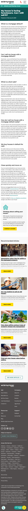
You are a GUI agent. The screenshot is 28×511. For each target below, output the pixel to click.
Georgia (3, 449)
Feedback (17, 413)
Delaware (16, 447)
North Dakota (13, 461)
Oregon (9, 463)
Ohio (18, 461)
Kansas (2, 451)
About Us (17, 392)
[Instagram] (5, 428)
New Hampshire (16, 457)
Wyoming (3, 470)
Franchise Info (18, 401)
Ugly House (17, 403)
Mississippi (10, 455)
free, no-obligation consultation (19, 198)
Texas (2, 466)
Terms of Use (4, 474)
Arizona (8, 445)
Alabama (3, 445)
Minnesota (3, 455)
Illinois (11, 449)
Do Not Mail (17, 416)
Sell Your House (4, 398)
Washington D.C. (5, 468)
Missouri (16, 455)
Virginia (16, 466)
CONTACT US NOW (9, 228)
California (19, 445)
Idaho (7, 449)
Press (16, 406)
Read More (7, 271)
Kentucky (8, 451)
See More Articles (13, 377)
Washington (22, 466)
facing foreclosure (14, 195)
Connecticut (10, 447)
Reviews (16, 398)
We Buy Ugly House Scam (7, 421)
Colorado (3, 447)
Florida (21, 447)
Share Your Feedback (9, 436)
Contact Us (3, 403)
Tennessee (19, 465)
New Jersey (3, 459)
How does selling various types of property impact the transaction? (13, 325)
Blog (2, 418)
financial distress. (14, 188)
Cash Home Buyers (5, 401)
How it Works (4, 392)
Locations (17, 395)
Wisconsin (20, 468)
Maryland (3, 453)
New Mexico (11, 459)
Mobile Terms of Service (6, 477)
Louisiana (14, 451)
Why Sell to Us (4, 395)
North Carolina (4, 461)
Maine (19, 451)
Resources (3, 416)
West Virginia (13, 468)
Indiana (16, 449)
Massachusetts (10, 453)
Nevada (9, 457)
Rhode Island (4, 465)
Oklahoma (3, 463)
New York (17, 459)
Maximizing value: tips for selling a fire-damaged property (13, 259)
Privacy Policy (4, 480)
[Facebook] (2, 428)
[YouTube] (7, 428)
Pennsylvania (15, 463)
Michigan (17, 453)
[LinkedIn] (10, 428)
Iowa (21, 449)
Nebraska (3, 457)
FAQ (2, 413)
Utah (6, 466)
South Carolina (12, 465)
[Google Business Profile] (13, 428)
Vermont (11, 466)
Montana (22, 455)
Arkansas (14, 445)
